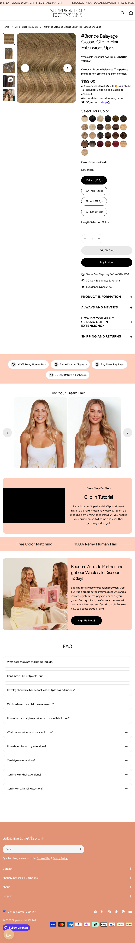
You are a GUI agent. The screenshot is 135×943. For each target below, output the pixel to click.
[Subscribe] (80, 849)
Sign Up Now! (86, 620)
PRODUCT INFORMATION (101, 297)
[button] (106, 86)
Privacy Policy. (60, 858)
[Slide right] (67, 68)
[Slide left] (25, 68)
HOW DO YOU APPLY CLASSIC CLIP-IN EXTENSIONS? (97, 322)
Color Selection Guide (94, 162)
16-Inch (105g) (94, 180)
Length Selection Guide (95, 222)
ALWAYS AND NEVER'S (99, 307)
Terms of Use (43, 858)
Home (6, 26)
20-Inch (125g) (94, 190)
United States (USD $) (21, 911)
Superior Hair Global (24, 920)
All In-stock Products (26, 26)
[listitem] (84, 118)
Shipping (102, 89)
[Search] (122, 12)
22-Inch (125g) (94, 201)
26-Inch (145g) (94, 211)
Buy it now (106, 262)
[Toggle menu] (4, 12)
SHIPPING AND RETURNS (101, 336)
